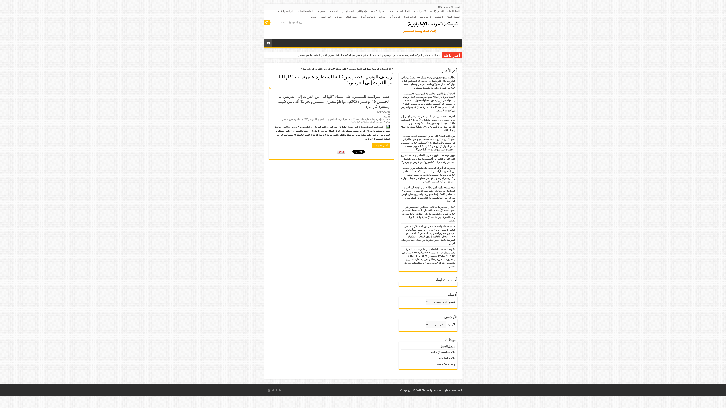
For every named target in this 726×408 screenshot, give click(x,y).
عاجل (390, 11)
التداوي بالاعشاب (305, 11)
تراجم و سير (425, 16)
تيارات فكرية (410, 16)
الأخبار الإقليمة (437, 11)
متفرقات (321, 11)
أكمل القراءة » (381, 145)
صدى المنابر (351, 16)
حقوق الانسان (377, 11)
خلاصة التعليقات (447, 358)
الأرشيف (451, 324)
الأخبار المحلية (403, 11)
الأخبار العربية (420, 11)
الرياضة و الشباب (285, 11)
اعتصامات (333, 11)
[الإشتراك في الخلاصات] (270, 88)
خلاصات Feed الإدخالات (443, 352)
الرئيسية (386, 68)
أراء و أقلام (362, 11)
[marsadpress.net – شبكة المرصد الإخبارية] (429, 26)
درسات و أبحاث (368, 16)
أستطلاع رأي (348, 11)
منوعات (338, 16)
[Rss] (300, 22)
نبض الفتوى (325, 16)
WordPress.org (446, 364)
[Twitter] (293, 22)
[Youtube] (289, 22)
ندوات (313, 16)
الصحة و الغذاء (453, 16)
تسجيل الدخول (447, 346)
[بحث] (267, 22)
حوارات (382, 16)
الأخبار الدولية (453, 11)
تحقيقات (439, 16)
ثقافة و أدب (394, 16)
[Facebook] (297, 22)
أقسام (452, 302)
